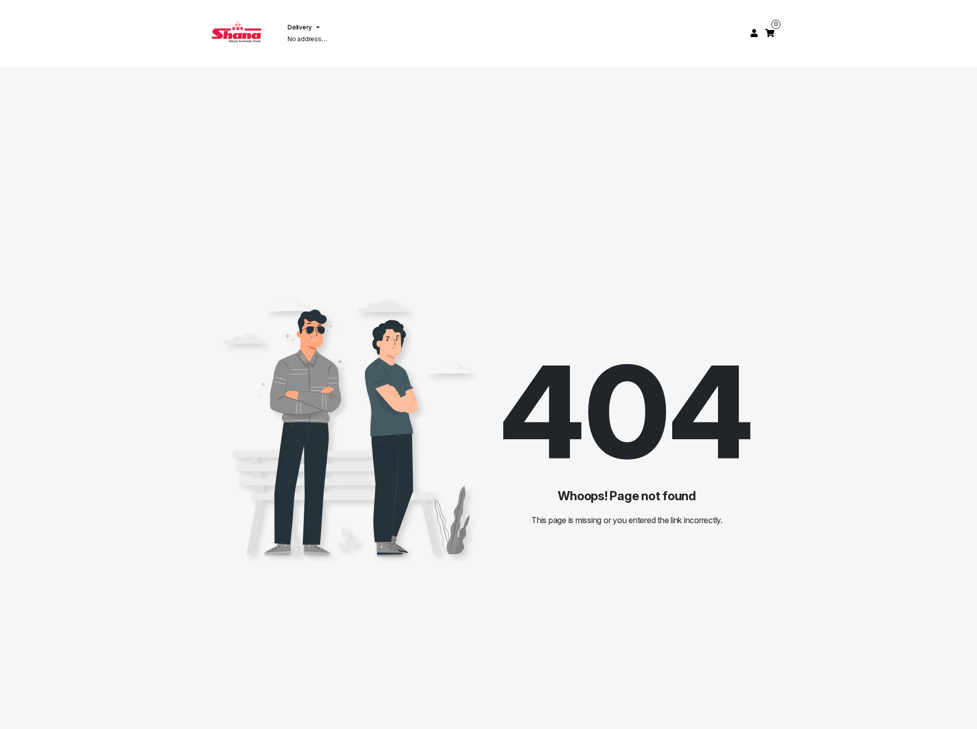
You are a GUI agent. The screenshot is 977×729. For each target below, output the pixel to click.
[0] (769, 33)
